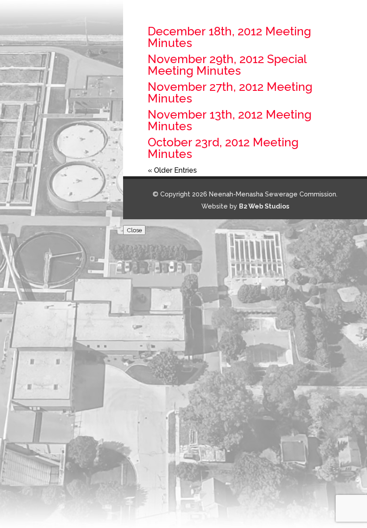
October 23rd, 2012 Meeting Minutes (223, 148)
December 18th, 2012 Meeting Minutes (229, 37)
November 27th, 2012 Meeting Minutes (230, 92)
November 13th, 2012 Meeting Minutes (230, 120)
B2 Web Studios (264, 206)
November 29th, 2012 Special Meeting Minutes (227, 64)
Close (134, 230)
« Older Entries (172, 170)
